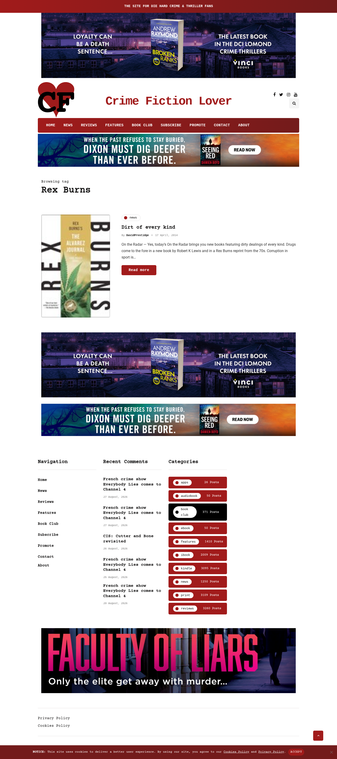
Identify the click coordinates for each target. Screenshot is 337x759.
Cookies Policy (54, 726)
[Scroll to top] (318, 736)
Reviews (89, 125)
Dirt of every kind (148, 227)
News (68, 125)
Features (114, 125)
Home (50, 125)
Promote (198, 125)
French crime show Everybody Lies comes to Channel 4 (132, 484)
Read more (139, 270)
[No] (331, 752)
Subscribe (171, 125)
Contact (222, 125)
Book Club (142, 125)
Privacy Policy (54, 718)
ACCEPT (296, 752)
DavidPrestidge (137, 235)
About (244, 125)
